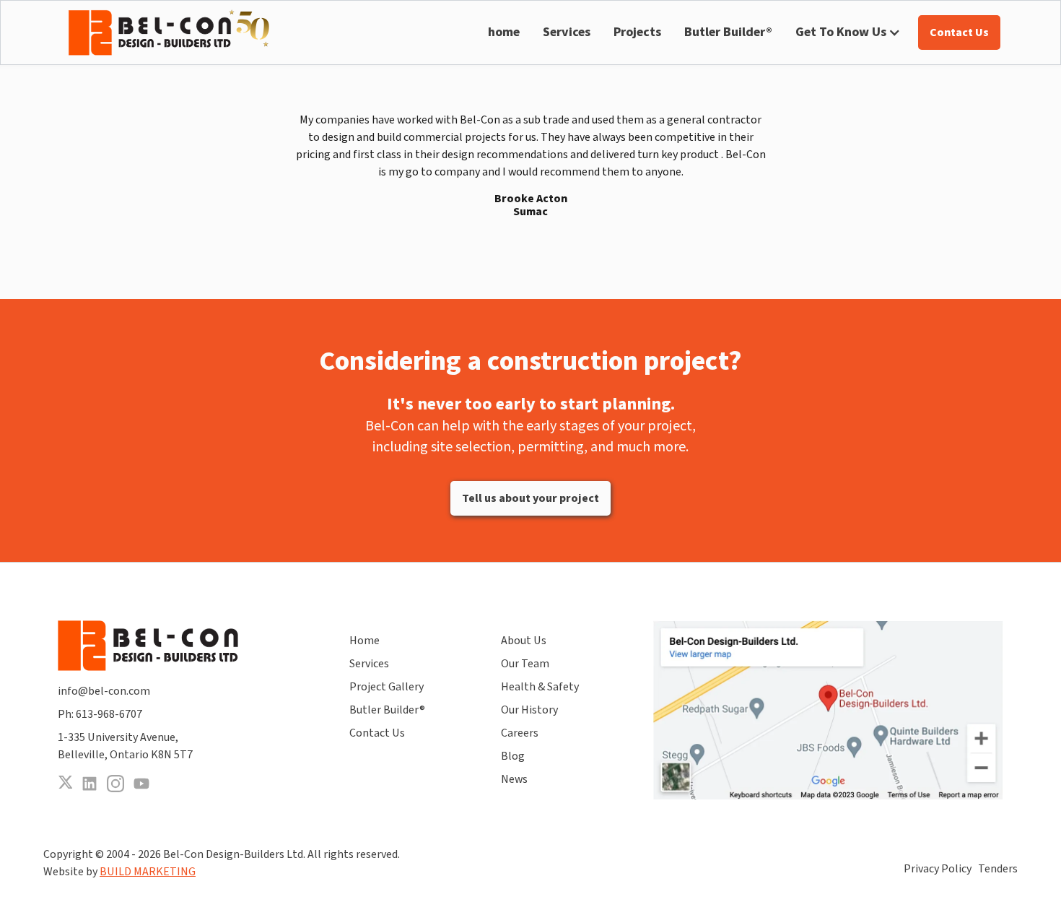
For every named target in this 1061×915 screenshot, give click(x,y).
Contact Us (377, 733)
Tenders (998, 869)
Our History (529, 710)
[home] (169, 32)
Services (566, 32)
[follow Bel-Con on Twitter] (65, 783)
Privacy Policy (938, 869)
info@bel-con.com (104, 691)
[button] (848, 32)
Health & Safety (540, 687)
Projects (637, 32)
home (504, 32)
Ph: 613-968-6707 (100, 714)
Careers (519, 733)
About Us (523, 641)
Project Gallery (386, 687)
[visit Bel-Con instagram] (115, 783)
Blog (513, 756)
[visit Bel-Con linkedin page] (89, 783)
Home (364, 641)
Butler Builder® (728, 32)
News (514, 779)
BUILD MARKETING (148, 872)
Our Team (525, 664)
